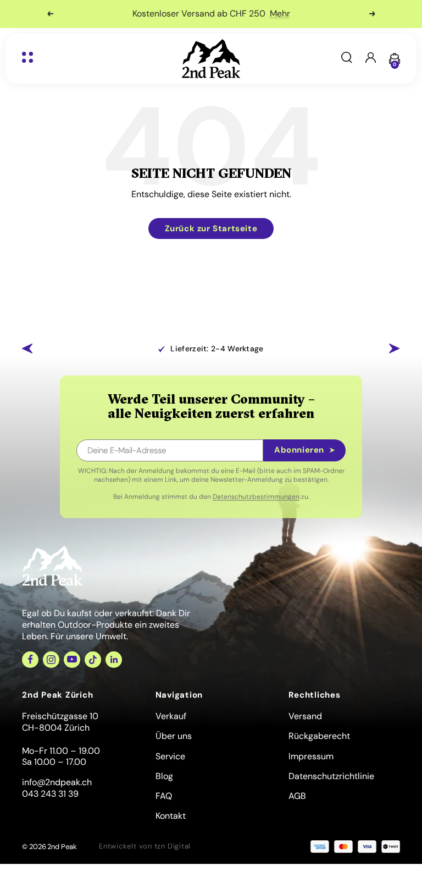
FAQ (164, 796)
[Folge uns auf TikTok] (93, 659)
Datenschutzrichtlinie (331, 776)
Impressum (311, 756)
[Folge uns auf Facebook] (30, 659)
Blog (164, 776)
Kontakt (171, 816)
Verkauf (171, 716)
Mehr (280, 13)
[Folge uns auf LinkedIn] (114, 659)
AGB (297, 796)
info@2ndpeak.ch (57, 782)
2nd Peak (62, 846)
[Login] (370, 58)
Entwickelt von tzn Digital (145, 846)
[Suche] (346, 59)
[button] (27, 349)
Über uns (174, 736)
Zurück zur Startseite (211, 228)
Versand (305, 716)
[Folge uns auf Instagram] (51, 659)
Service (170, 756)
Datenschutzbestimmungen (256, 496)
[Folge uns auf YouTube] (72, 659)
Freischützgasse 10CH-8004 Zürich (60, 721)
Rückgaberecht (319, 736)
